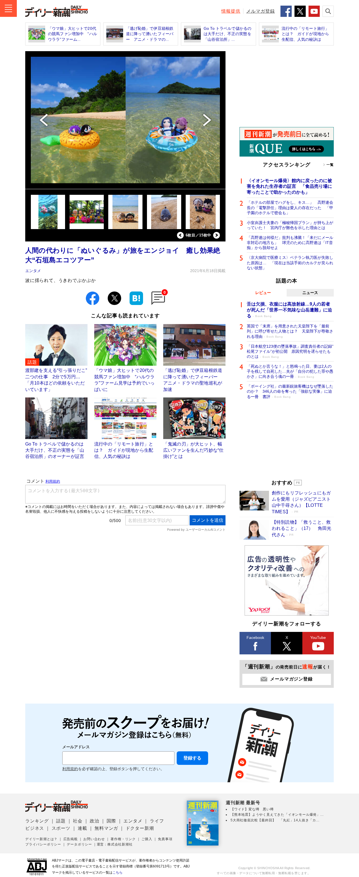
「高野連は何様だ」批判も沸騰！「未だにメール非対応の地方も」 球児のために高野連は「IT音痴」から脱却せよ (290, 242)
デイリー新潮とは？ (41, 839)
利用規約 (70, 769)
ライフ (157, 821)
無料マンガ (106, 828)
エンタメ (33, 270)
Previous (180, 235)
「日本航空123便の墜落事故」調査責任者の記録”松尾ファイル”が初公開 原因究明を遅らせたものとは (290, 351)
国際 (111, 821)
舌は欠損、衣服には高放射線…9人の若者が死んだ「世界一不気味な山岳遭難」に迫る (289, 310)
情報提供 (230, 11)
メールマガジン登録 (291, 679)
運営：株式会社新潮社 (115, 844)
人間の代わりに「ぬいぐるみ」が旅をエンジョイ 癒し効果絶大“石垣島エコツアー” (122, 255)
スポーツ (61, 828)
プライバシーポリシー (43, 844)
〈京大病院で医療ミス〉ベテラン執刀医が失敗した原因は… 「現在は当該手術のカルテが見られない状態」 (290, 262)
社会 (77, 821)
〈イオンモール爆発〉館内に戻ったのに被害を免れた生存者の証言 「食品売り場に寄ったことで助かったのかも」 (289, 186)
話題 (61, 821)
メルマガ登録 (260, 11)
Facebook (255, 637)
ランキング (37, 821)
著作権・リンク (123, 839)
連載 (82, 828)
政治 (94, 821)
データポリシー (79, 844)
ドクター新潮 (140, 828)
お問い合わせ (94, 839)
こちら (117, 872)
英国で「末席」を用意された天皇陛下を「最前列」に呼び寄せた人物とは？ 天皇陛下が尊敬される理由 (290, 331)
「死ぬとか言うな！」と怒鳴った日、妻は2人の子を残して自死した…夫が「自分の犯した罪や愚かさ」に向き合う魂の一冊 (290, 371)
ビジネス (34, 828)
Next (216, 235)
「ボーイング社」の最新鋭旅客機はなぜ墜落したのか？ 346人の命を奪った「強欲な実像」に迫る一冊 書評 (290, 391)
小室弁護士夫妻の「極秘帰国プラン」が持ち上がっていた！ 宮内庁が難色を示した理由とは (290, 225)
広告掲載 (70, 839)
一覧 (330, 164)
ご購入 (146, 839)
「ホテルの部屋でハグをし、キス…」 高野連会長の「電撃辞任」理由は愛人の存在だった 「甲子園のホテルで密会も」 (290, 207)
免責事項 (165, 839)
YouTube (318, 637)
